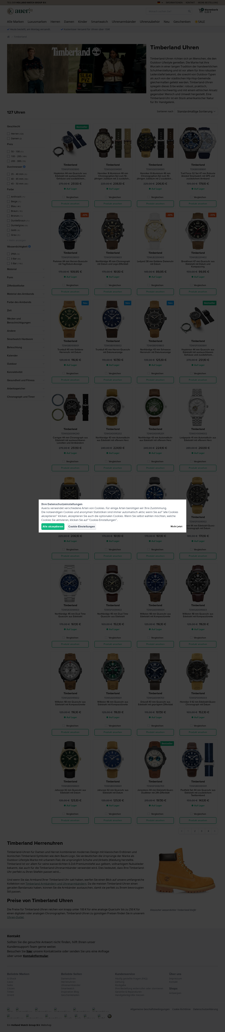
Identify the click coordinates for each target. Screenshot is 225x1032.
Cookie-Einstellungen (81, 526)
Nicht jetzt (176, 526)
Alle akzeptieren (53, 526)
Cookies (99, 508)
